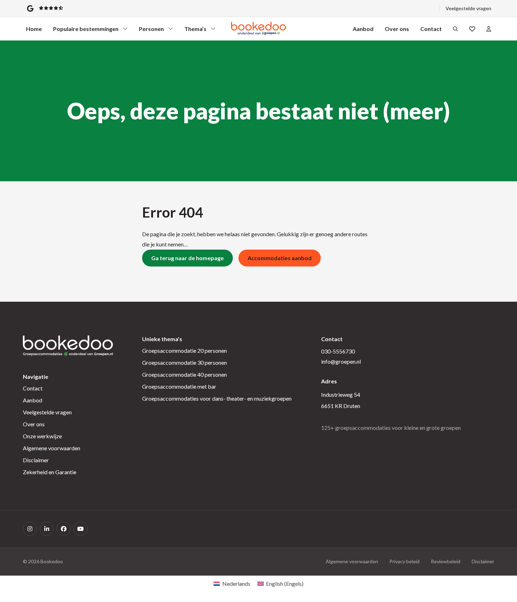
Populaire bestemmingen (86, 30)
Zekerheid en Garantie (49, 472)
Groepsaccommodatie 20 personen (184, 350)
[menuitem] (232, 583)
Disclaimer (36, 460)
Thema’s (197, 30)
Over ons (397, 28)
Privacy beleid (404, 561)
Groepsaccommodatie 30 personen (184, 362)
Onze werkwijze (42, 436)
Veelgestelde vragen (468, 8)
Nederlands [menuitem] (236, 583)
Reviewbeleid (445, 561)
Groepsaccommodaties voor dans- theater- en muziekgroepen (217, 398)
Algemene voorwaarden (51, 448)
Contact (431, 28)
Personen (151, 30)
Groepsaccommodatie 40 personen (184, 374)
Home (34, 28)
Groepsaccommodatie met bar (179, 386)
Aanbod (363, 28)
